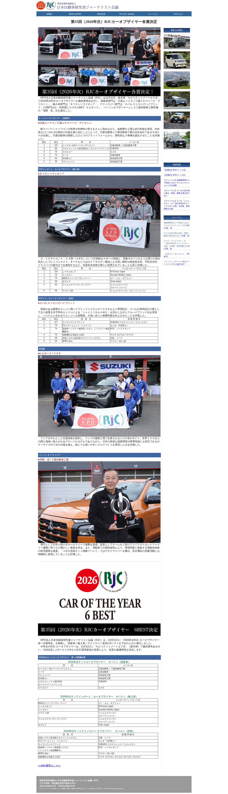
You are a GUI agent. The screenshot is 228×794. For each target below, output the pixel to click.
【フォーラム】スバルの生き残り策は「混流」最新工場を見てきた (177, 193)
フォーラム (153, 14)
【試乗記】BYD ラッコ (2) (175, 170)
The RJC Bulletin (126, 14)
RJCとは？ (179, 14)
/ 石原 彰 (177, 225)
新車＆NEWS (75, 14)
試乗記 (49, 14)
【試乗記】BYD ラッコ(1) (174, 175)
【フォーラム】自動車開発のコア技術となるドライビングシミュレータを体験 (177, 182)
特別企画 (101, 14)
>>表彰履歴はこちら (49, 765)
